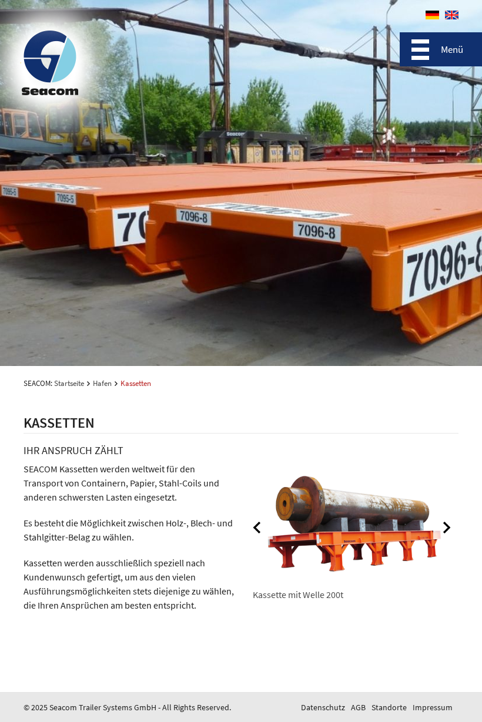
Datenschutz (323, 707)
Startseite (69, 383)
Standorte (389, 707)
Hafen (102, 383)
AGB (358, 707)
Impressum (433, 707)
